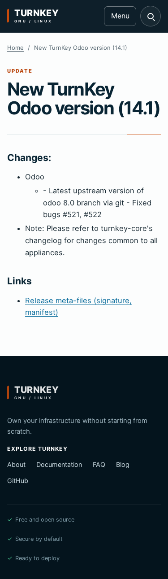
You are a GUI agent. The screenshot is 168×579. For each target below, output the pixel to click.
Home (15, 47)
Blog (122, 464)
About (16, 464)
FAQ (99, 464)
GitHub (17, 480)
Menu (120, 15)
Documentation (59, 464)
